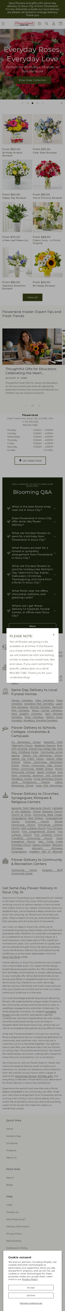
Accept (31, 1287)
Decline (31, 1295)
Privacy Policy (30, 1279)
